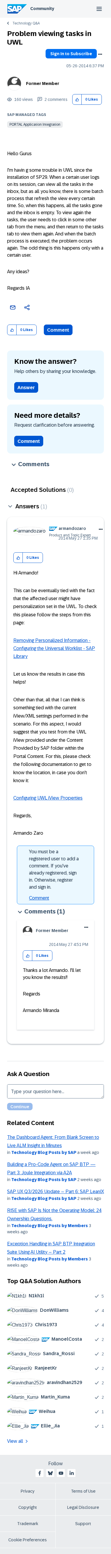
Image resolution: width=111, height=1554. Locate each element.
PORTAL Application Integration (34, 124)
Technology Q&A (26, 23)
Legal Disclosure (83, 1507)
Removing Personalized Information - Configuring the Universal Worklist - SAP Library (54, 648)
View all (15, 1441)
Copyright (27, 1507)
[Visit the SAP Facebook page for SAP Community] (39, 1473)
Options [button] (100, 54)
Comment (58, 330)
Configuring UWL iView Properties (48, 797)
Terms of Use (83, 1491)
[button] (77, 99)
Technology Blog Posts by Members (49, 1225)
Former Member (42, 83)
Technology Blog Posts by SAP (43, 1152)
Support (83, 1523)
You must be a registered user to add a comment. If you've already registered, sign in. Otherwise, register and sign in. (54, 869)
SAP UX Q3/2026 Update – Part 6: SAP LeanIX (55, 1191)
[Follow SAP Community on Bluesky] (50, 1473)
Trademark (27, 1523)
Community (42, 8)
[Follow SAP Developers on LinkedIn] (71, 1473)
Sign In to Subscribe (71, 53)
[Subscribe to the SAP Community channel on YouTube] (61, 1473)
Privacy (27, 1491)
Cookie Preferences (27, 1539)
